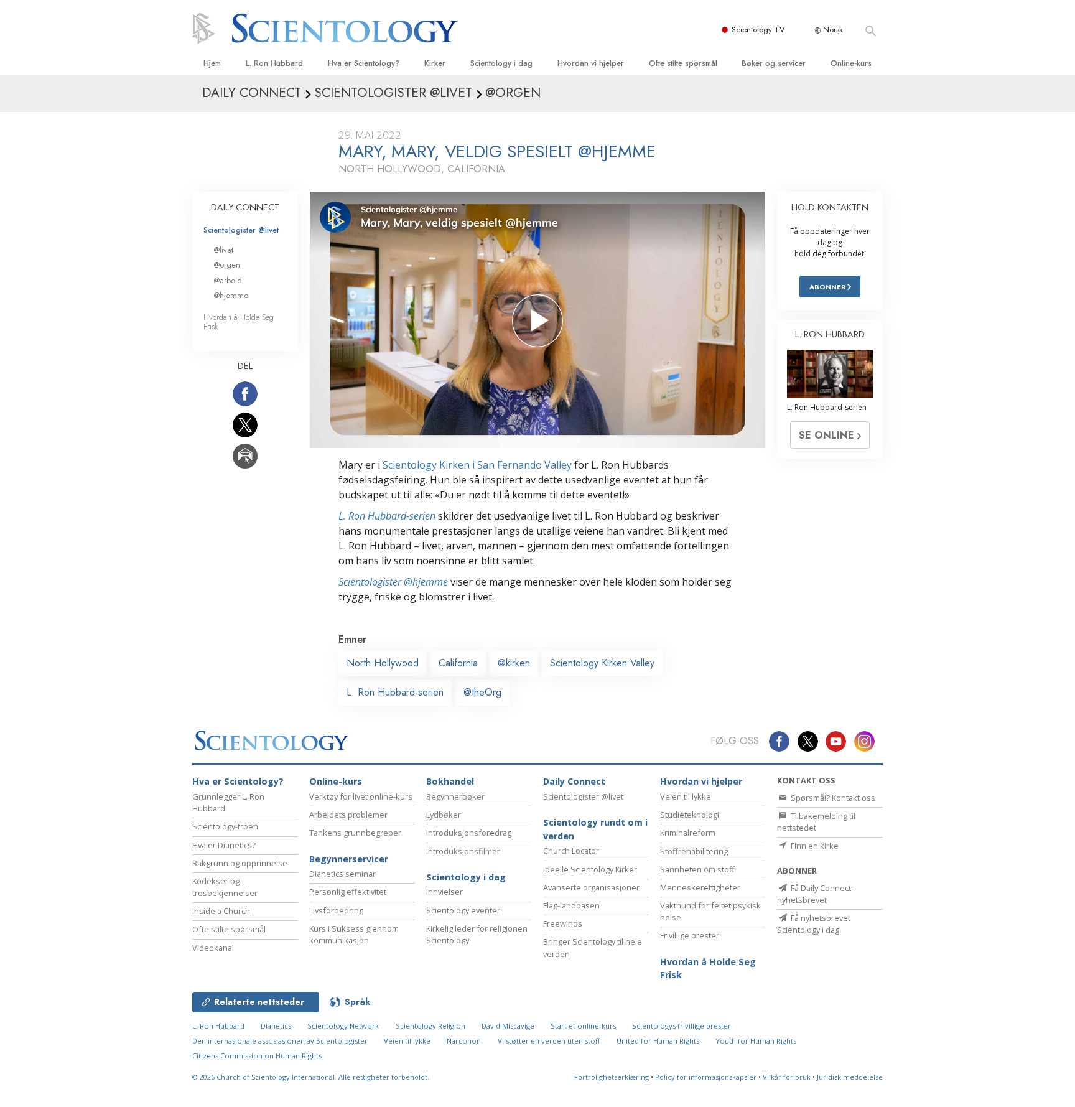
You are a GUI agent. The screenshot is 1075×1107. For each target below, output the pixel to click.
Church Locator (571, 850)
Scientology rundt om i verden (595, 829)
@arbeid (227, 280)
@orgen (226, 265)
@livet (223, 250)
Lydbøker (443, 814)
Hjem (212, 63)
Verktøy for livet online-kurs (360, 796)
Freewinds (562, 923)
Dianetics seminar (342, 873)
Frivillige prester (689, 935)
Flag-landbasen (571, 905)
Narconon (464, 1040)
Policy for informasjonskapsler (705, 1076)
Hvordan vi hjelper (590, 63)
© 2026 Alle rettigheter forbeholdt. (310, 1076)
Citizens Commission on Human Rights (257, 1055)
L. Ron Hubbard (274, 63)
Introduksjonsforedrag (468, 832)
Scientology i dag (501, 63)
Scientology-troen (225, 826)
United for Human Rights (658, 1040)
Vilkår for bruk (787, 1076)
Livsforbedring (336, 910)
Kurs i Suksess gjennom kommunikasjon (354, 934)
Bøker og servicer (774, 63)
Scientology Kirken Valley (602, 663)
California (458, 663)
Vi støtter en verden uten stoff (549, 1040)
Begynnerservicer (348, 859)
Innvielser (444, 891)
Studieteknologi (689, 814)
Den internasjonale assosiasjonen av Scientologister (280, 1040)
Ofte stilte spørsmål (683, 63)
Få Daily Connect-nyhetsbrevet (815, 893)
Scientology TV (758, 29)
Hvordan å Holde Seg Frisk (238, 321)
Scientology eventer (463, 910)
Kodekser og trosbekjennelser (225, 887)
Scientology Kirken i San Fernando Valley (477, 465)
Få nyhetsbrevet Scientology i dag (813, 923)
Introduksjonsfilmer (463, 851)
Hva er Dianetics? (224, 845)
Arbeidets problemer (348, 814)
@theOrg (482, 692)
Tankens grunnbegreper (355, 832)
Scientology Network (343, 1025)
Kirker (434, 63)
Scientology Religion (430, 1025)
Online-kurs (851, 63)
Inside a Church (221, 911)
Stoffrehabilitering (694, 851)
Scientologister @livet (241, 230)
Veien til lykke (685, 796)
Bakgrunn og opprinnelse (239, 863)
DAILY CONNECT (245, 207)
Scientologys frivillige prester (681, 1025)
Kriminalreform (687, 832)
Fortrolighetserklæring (611, 1076)
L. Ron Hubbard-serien (386, 516)
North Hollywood (383, 663)
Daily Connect (574, 781)
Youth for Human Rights (755, 1040)
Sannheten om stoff (697, 869)
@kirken (514, 663)
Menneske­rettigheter (700, 887)
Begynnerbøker (455, 796)
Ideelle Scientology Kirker (590, 869)
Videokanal (213, 947)
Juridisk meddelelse (850, 1076)
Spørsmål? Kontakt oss (832, 797)
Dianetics (276, 1025)
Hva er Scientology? (364, 63)
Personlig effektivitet (347, 891)
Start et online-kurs (583, 1025)
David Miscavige (508, 1025)
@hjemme (230, 295)
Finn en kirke (814, 845)
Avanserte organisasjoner (591, 887)
